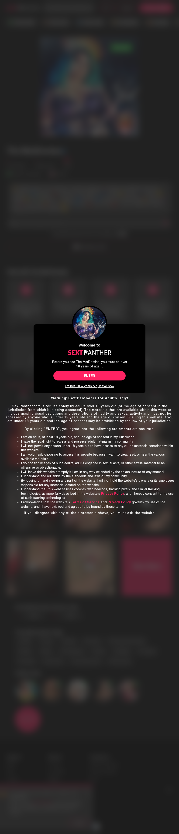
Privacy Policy (119, 502)
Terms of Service (85, 502)
